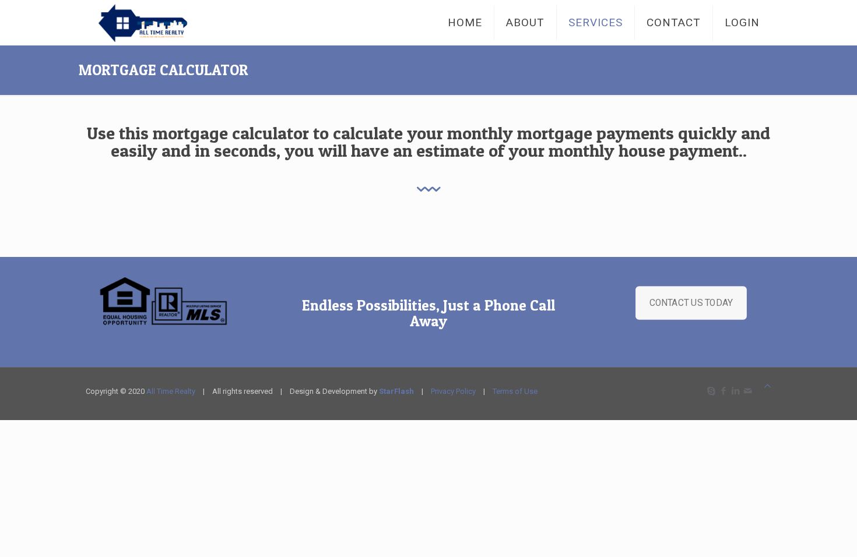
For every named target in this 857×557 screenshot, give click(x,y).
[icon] (747, 391)
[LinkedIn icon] (735, 391)
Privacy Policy (453, 391)
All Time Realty (170, 391)
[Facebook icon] (723, 391)
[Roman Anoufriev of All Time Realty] (156, 22)
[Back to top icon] (767, 386)
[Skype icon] (711, 391)
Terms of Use (515, 391)
